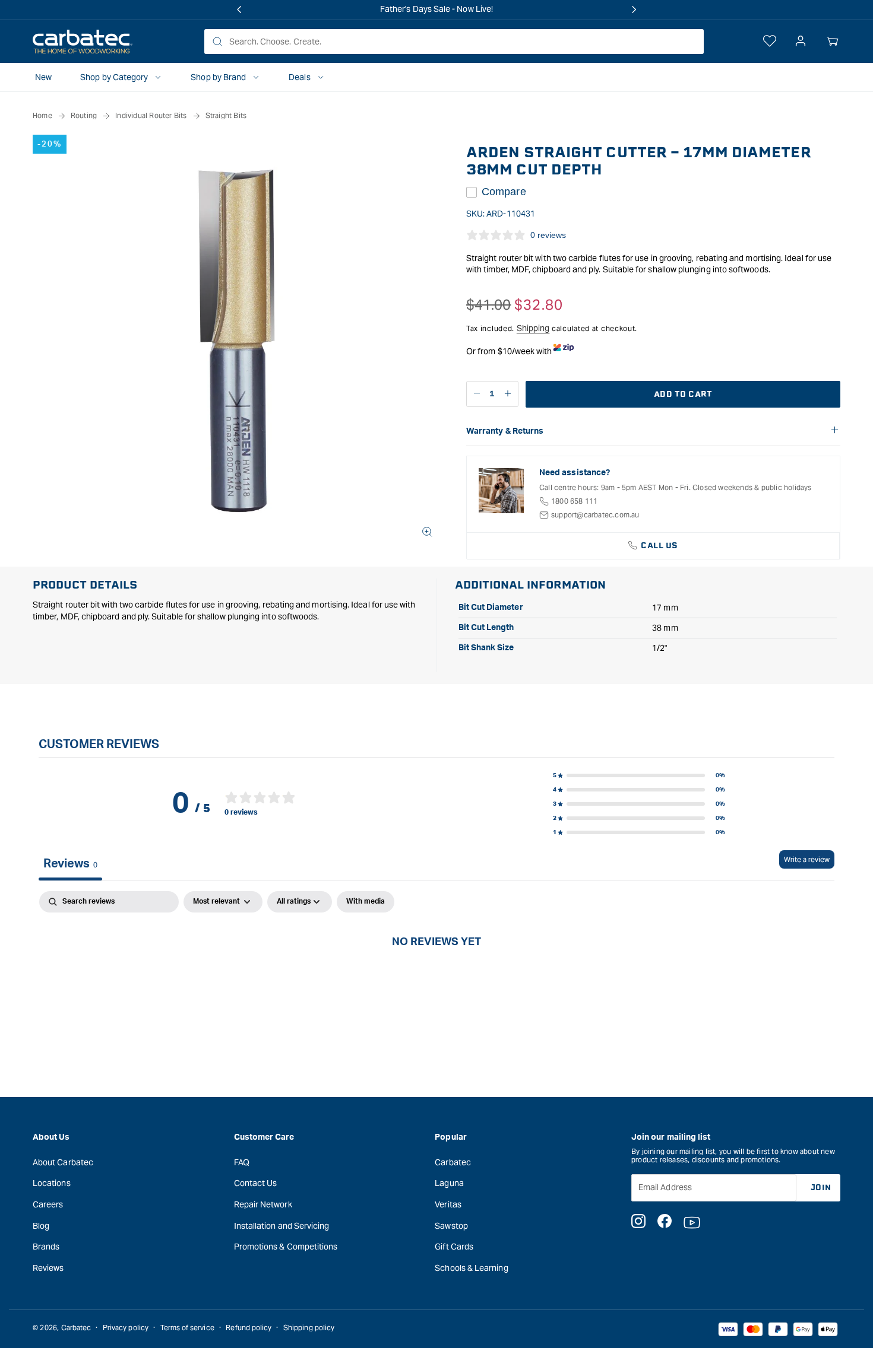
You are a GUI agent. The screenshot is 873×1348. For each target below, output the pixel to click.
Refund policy (248, 1327)
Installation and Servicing (282, 1225)
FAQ (241, 1161)
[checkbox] (365, 902)
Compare (504, 192)
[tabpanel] (436, 981)
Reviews (48, 1267)
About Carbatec (63, 1161)
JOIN (821, 1187)
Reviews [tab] (70, 864)
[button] (832, 41)
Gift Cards (454, 1246)
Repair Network (263, 1204)
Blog (41, 1225)
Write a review (807, 859)
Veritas (448, 1204)
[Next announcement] (634, 9)
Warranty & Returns (504, 431)
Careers (48, 1204)
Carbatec (453, 1161)
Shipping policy (308, 1327)
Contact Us (255, 1183)
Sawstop (451, 1225)
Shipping (533, 328)
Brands (46, 1246)
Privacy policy (125, 1327)
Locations (52, 1183)
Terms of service (187, 1327)
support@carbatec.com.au (595, 514)
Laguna (449, 1183)
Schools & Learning (471, 1267)
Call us (659, 545)
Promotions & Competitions (286, 1246)
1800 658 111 (574, 501)
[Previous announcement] (239, 9)
